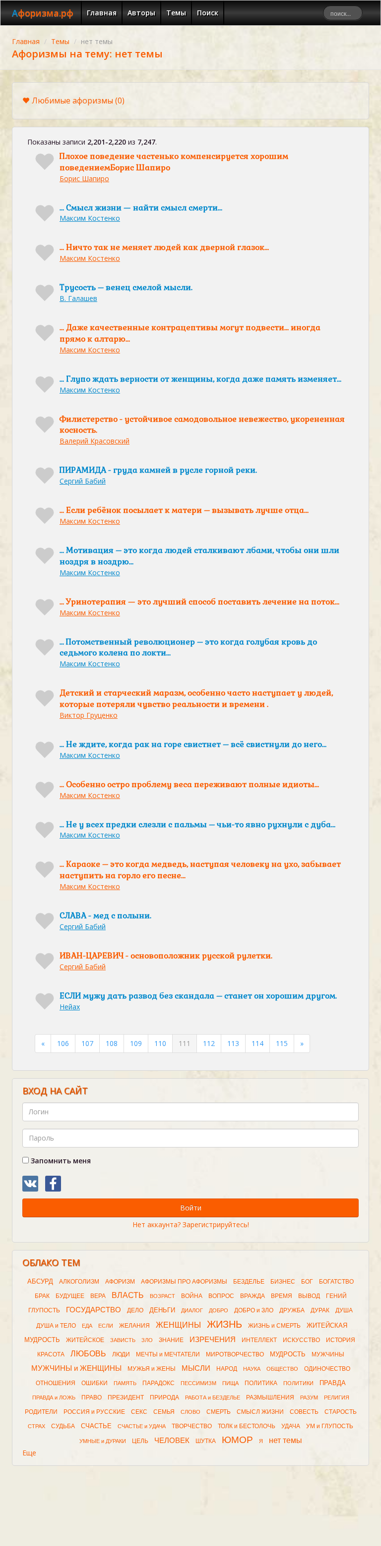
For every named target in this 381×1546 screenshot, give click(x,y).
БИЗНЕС (282, 1281)
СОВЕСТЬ (304, 1411)
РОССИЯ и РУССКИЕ (94, 1411)
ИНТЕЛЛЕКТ (259, 1340)
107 (87, 1043)
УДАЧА (290, 1426)
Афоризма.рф (42, 13)
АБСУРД (40, 1281)
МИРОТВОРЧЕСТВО (235, 1354)
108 (112, 1043)
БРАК (42, 1296)
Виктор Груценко (89, 715)
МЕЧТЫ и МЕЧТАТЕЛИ (168, 1354)
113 (233, 1043)
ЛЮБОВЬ (88, 1353)
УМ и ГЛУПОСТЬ (329, 1426)
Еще (29, 1452)
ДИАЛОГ (192, 1310)
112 (209, 1043)
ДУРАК (320, 1310)
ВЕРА (98, 1296)
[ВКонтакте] (30, 1184)
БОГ (307, 1281)
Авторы (141, 12)
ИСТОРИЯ (340, 1340)
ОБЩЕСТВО (282, 1369)
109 (136, 1043)
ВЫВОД (309, 1296)
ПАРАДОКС (158, 1383)
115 (282, 1043)
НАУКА (251, 1369)
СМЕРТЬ (218, 1411)
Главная (102, 12)
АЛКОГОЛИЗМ (79, 1281)
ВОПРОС (221, 1296)
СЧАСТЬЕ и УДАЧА (142, 1426)
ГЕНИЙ (336, 1296)
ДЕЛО (135, 1310)
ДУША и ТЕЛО (56, 1325)
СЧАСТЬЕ (96, 1426)
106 (63, 1043)
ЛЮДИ (121, 1354)
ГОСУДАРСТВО (93, 1310)
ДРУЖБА (292, 1310)
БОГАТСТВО (336, 1281)
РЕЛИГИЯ (336, 1397)
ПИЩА (230, 1383)
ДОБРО (218, 1310)
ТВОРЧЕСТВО (192, 1426)
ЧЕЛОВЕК (172, 1441)
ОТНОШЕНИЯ (55, 1383)
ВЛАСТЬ (128, 1295)
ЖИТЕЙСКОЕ (85, 1340)
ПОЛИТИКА (261, 1383)
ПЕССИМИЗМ (198, 1383)
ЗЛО (147, 1340)
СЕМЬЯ (164, 1411)
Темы (176, 12)
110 (160, 1043)
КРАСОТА (50, 1354)
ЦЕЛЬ (140, 1441)
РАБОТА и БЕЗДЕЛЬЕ (212, 1397)
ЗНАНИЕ (171, 1340)
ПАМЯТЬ (125, 1383)
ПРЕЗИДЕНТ (126, 1397)
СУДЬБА (63, 1426)
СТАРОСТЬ (340, 1411)
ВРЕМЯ (281, 1296)
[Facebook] (53, 1184)
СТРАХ (36, 1426)
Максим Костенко (90, 218)
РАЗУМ (309, 1397)
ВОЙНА (191, 1296)
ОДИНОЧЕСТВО (327, 1368)
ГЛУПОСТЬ (44, 1310)
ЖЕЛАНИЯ (134, 1325)
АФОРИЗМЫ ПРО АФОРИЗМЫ (184, 1281)
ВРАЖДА (252, 1296)
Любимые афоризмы (78, 100)
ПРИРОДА (164, 1397)
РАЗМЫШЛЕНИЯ (270, 1397)
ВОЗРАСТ (162, 1296)
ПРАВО (91, 1397)
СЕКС (139, 1411)
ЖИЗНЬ (224, 1324)
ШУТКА (205, 1441)
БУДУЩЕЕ (70, 1296)
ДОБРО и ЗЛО (253, 1310)
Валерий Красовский (94, 441)
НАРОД (226, 1368)
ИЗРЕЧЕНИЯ (213, 1340)
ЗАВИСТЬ (122, 1340)
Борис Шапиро (84, 178)
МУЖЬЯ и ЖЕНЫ (151, 1368)
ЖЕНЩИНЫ (178, 1325)
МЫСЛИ (196, 1368)
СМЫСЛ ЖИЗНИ (260, 1411)
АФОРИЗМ (120, 1281)
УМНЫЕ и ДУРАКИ (102, 1441)
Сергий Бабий (83, 481)
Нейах (70, 1006)
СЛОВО (190, 1412)
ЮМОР (237, 1440)
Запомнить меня (60, 1160)
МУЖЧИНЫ (328, 1354)
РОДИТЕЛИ (41, 1411)
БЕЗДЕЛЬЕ (248, 1281)
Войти (190, 1207)
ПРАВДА (332, 1383)
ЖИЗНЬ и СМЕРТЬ (274, 1325)
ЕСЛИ (105, 1326)
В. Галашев (78, 298)
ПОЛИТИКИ (298, 1383)
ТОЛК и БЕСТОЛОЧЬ (246, 1426)
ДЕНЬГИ (162, 1310)
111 (184, 1043)
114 (257, 1043)
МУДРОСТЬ (288, 1354)
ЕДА (87, 1326)
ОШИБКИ (94, 1383)
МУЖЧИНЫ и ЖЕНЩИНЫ (76, 1368)
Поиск (207, 12)
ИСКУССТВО (301, 1340)
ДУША (344, 1310)
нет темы (285, 1440)
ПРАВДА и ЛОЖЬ (53, 1397)
